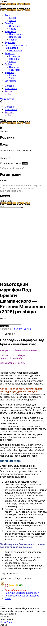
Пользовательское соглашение (22, 595)
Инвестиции (16, 34)
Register (3, 201)
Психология (11, 48)
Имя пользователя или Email (16, 150)
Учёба (12, 20)
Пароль (5, 158)
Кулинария (15, 56)
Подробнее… (7, 622)
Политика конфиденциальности (22, 593)
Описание (10, 333)
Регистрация (5, 196)
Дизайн (9, 23)
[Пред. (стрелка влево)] (1, 606)
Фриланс (9, 72)
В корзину (4, 326)
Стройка (14, 59)
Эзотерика (10, 80)
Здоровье (10, 42)
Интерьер (14, 26)
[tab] (26, 333)
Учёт (11, 78)
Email (3, 180)
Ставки (13, 39)
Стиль (12, 28)
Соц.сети (14, 70)
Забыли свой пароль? (12, 168)
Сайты (8, 64)
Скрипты (14, 67)
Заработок (10, 31)
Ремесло (9, 53)
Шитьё (12, 61)
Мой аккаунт (7, 99)
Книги (12, 18)
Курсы (8, 15)
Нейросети (15, 37)
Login (10, 201)
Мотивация (15, 50)
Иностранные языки (16, 45)
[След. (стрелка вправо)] (3, 606)
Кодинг (13, 75)
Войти (25, 163)
